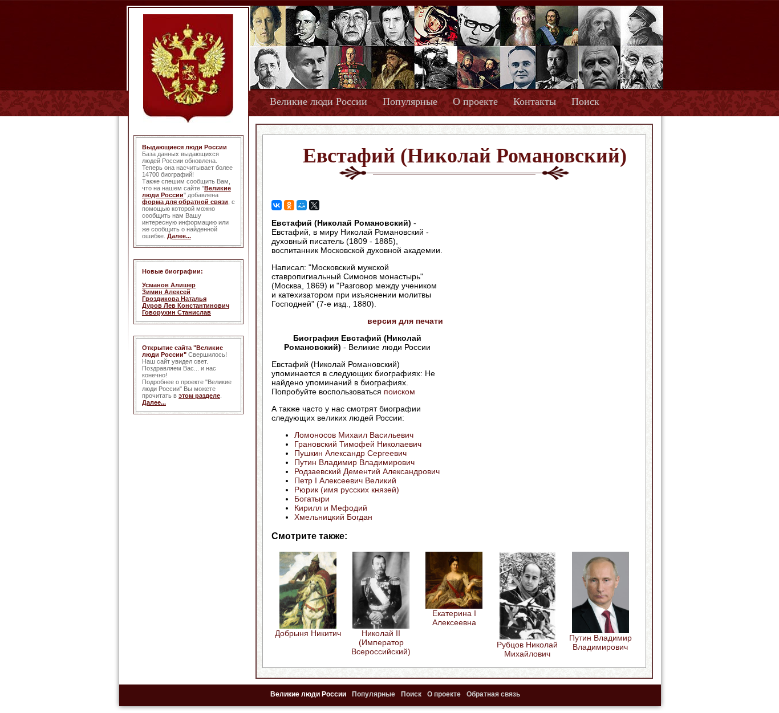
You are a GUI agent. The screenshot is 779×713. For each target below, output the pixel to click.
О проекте (475, 101)
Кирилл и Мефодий (330, 507)
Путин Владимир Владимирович (354, 462)
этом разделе (199, 395)
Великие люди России (318, 101)
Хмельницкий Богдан (333, 516)
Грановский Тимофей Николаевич (357, 444)
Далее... (179, 236)
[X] (314, 205)
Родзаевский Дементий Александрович (367, 471)
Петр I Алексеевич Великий (345, 480)
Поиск (585, 101)
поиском (399, 391)
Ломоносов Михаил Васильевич (353, 434)
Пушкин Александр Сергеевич (350, 453)
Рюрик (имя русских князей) (346, 489)
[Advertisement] (540, 291)
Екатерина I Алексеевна (454, 618)
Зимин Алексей (166, 291)
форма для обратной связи (185, 201)
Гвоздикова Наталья (174, 298)
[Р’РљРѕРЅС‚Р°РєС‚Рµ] (276, 205)
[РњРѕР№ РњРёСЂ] (302, 205)
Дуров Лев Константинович (185, 305)
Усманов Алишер (169, 285)
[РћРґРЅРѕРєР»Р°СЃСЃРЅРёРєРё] (289, 205)
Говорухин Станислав (176, 312)
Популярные (410, 101)
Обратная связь (493, 694)
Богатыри (312, 498)
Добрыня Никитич (308, 633)
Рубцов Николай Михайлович (527, 649)
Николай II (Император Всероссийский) (381, 642)
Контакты (534, 101)
